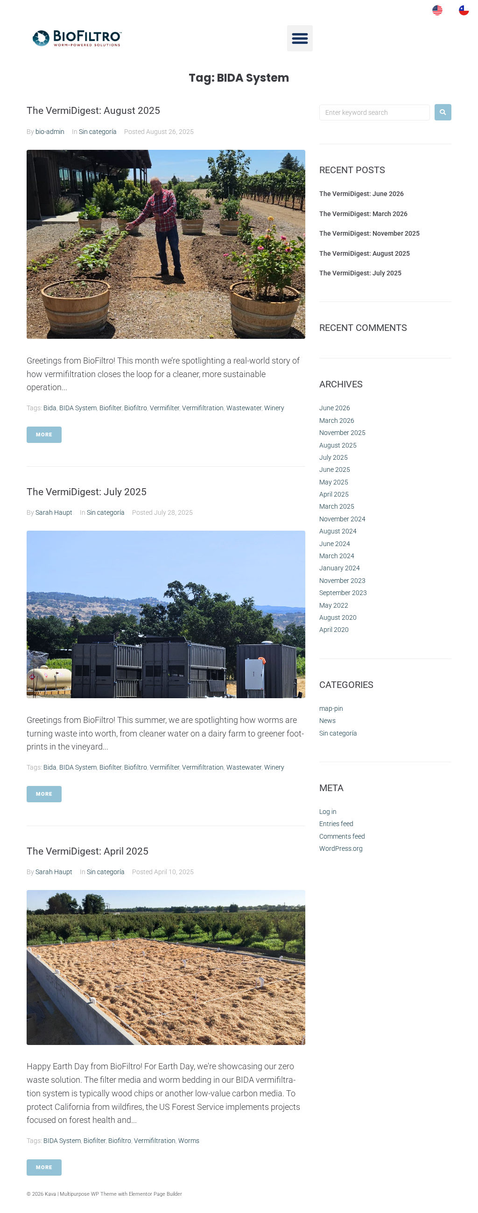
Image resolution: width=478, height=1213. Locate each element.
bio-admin (49, 131)
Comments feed (342, 836)
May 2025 (333, 482)
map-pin (331, 708)
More (44, 435)
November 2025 (342, 432)
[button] (300, 38)
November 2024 (342, 519)
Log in (328, 811)
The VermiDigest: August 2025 (93, 110)
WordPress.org (341, 848)
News (327, 720)
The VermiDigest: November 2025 (369, 233)
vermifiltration (203, 408)
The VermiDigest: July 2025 (87, 492)
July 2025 (333, 457)
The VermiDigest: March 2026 (363, 213)
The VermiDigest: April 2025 (87, 851)
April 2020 (334, 629)
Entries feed (336, 823)
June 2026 (334, 408)
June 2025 (334, 469)
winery (274, 408)
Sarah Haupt (53, 512)
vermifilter (164, 408)
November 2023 (342, 580)
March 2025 (336, 506)
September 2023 (343, 592)
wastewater (243, 408)
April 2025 (334, 494)
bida (49, 408)
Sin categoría (98, 131)
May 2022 (333, 605)
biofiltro (135, 408)
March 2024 (336, 556)
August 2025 (338, 445)
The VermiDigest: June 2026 (361, 193)
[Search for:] (374, 112)
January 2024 (339, 568)
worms (188, 1140)
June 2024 (334, 543)
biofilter (110, 408)
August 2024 (338, 531)
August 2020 (338, 617)
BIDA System (78, 408)
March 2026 (336, 420)
